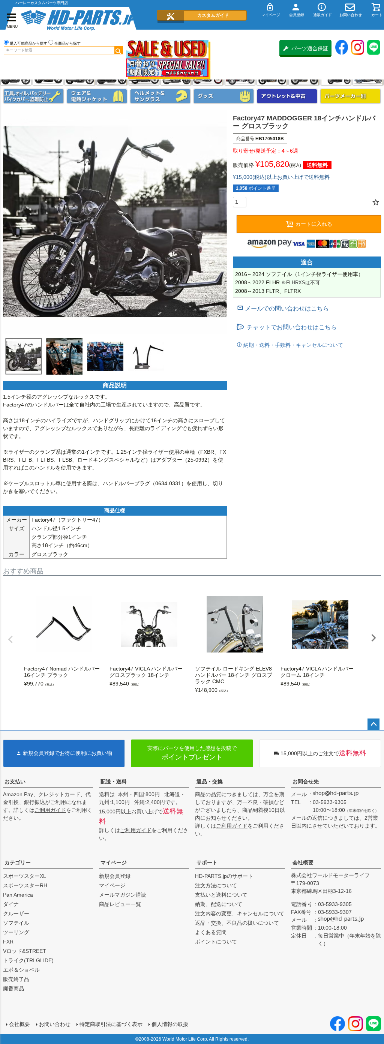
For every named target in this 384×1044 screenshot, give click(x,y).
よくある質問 (210, 932)
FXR (8, 942)
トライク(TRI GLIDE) (28, 960)
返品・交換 (209, 781)
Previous (10, 639)
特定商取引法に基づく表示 (111, 1024)
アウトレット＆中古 (287, 96)
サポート (207, 863)
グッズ (224, 96)
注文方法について (216, 885)
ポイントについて (216, 942)
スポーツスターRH (25, 885)
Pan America (18, 895)
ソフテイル (16, 923)
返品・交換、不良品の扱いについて (237, 923)
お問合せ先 (305, 781)
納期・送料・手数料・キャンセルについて (292, 345)
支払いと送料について (221, 895)
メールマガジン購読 (122, 895)
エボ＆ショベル (21, 970)
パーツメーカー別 (350, 96)
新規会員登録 (114, 876)
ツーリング (16, 932)
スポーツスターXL (24, 876)
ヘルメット (160, 96)
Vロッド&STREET (24, 951)
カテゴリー (17, 863)
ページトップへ (374, 724)
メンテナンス (33, 96)
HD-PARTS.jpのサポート (224, 876)
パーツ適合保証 (309, 48)
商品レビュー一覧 (120, 904)
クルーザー (16, 913)
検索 (118, 50)
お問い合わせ (54, 1024)
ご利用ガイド (50, 810)
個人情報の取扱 (170, 1024)
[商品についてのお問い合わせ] (283, 308)
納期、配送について (218, 904)
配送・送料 (113, 781)
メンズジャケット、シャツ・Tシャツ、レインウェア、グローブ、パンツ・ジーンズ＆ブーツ (97, 96)
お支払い (15, 781)
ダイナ (11, 904)
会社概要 (303, 863)
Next (373, 637)
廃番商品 (13, 989)
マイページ (113, 863)
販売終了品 (16, 979)
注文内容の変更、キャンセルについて (239, 913)
